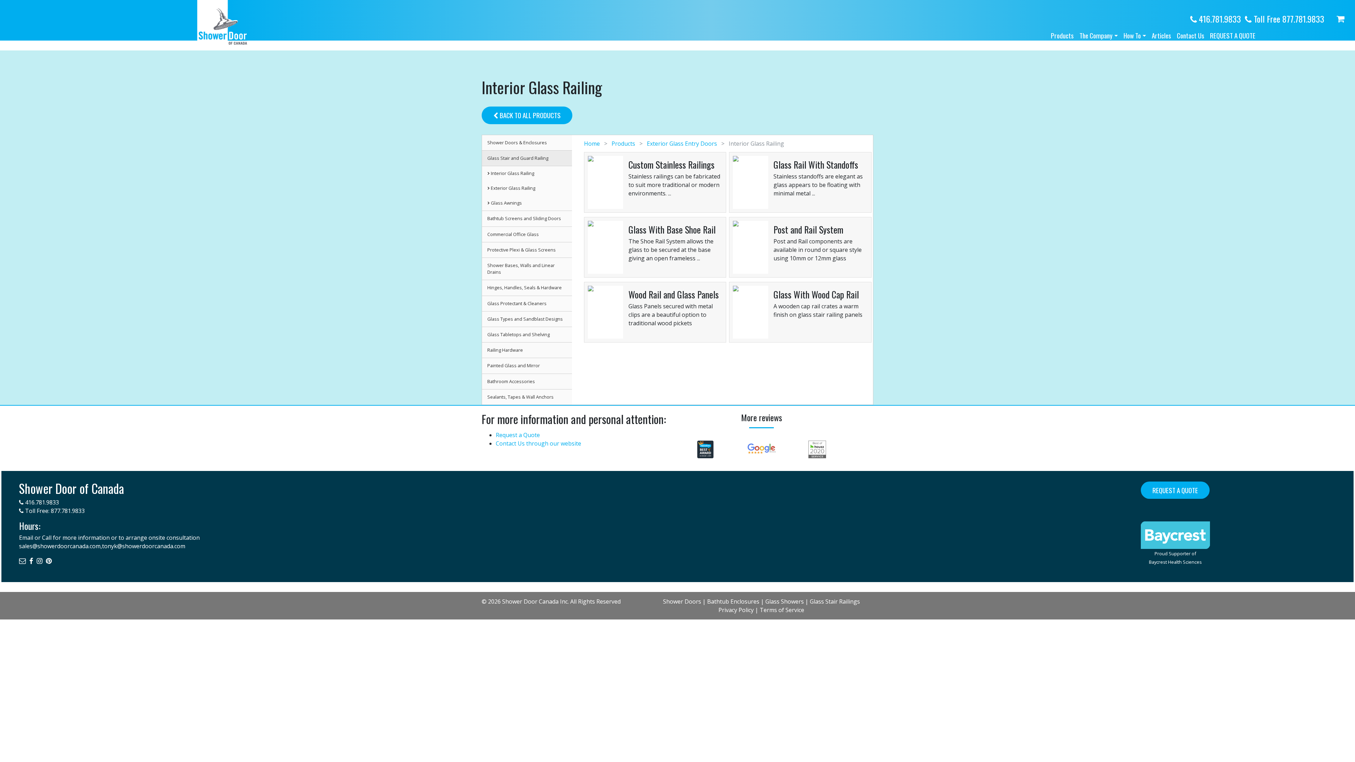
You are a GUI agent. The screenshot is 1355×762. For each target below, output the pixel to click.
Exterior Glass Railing (513, 188)
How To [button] (1132, 35)
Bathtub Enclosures (733, 601)
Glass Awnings (506, 203)
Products (1062, 35)
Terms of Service (782, 610)
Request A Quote (1175, 490)
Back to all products (529, 115)
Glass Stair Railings (835, 601)
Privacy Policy (736, 610)
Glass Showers (784, 601)
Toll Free (1288, 18)
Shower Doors (682, 601)
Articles (1161, 35)
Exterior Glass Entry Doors (681, 143)
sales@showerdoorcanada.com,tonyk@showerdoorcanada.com (102, 546)
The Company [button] (1096, 35)
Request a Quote (1232, 35)
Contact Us (1190, 35)
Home (592, 143)
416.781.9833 (1219, 18)
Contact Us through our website (538, 443)
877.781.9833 (68, 511)
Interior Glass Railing (512, 173)
